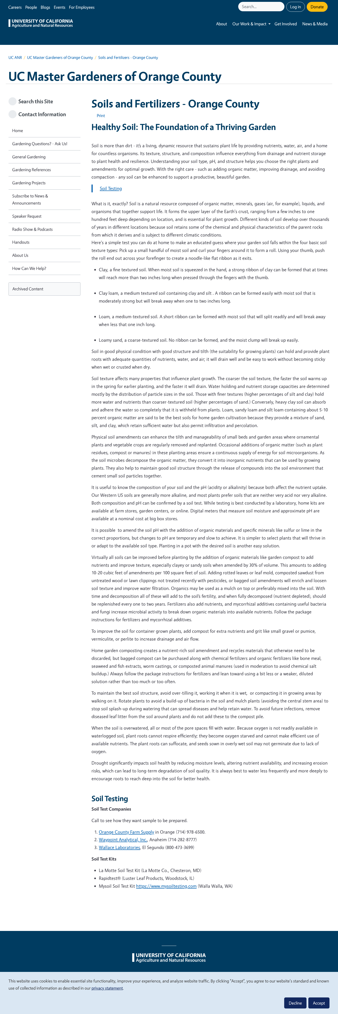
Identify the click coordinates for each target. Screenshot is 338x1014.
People (31, 7)
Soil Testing (111, 188)
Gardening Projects (29, 182)
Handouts (20, 242)
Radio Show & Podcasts (32, 229)
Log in (295, 6)
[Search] (281, 6)
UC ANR (15, 57)
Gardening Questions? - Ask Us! (39, 143)
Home (17, 130)
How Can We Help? (29, 268)
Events (59, 7)
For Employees (82, 7)
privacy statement (107, 988)
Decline (295, 1003)
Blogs (45, 7)
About (221, 23)
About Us (20, 255)
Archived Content (27, 289)
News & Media (315, 23)
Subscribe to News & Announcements (30, 199)
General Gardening (29, 156)
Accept (319, 1003)
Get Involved (286, 23)
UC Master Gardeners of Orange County (60, 57)
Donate (317, 6)
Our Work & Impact (249, 23)
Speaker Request (26, 216)
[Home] (41, 24)
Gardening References (31, 169)
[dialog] (169, 992)
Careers (15, 7)
